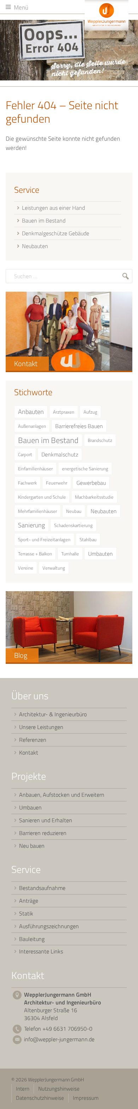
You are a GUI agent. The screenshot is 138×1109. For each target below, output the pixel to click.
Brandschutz (100, 440)
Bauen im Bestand (48, 440)
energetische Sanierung (85, 468)
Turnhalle (70, 553)
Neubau (73, 511)
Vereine (25, 567)
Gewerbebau (91, 482)
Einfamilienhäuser (35, 468)
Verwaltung (53, 567)
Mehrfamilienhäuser (37, 511)
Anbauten (31, 411)
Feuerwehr (56, 482)
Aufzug (90, 411)
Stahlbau (88, 539)
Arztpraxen (63, 411)
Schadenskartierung (73, 525)
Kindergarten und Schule (42, 496)
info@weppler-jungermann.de (59, 1039)
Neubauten (104, 511)
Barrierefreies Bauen (79, 426)
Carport (25, 454)
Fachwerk (27, 482)
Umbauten (100, 553)
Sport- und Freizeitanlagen (44, 539)
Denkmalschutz (59, 454)
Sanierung (31, 525)
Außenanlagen (32, 426)
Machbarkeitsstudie (94, 496)
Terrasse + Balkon (35, 553)
